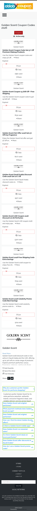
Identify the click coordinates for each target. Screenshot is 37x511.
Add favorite (9, 368)
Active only (20, 36)
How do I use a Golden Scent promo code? (16, 447)
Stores (18, 466)
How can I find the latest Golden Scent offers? (17, 421)
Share (19, 77)
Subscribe (18, 486)
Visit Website (9, 374)
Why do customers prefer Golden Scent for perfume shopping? (16, 389)
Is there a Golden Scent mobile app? (17, 426)
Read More (6, 353)
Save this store (9, 371)
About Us (19, 476)
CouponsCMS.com (22, 509)
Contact (18, 474)
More (17, 58)
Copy (19, 69)
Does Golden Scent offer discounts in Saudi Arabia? (17, 441)
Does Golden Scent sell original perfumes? (15, 404)
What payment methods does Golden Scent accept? (17, 410)
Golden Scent (18, 47)
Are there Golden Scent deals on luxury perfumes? (15, 436)
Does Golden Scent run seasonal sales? (15, 430)
